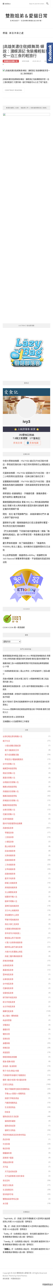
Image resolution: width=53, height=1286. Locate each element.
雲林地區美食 (8, 974)
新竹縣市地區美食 (10, 997)
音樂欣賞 (6, 1038)
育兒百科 (6, 1180)
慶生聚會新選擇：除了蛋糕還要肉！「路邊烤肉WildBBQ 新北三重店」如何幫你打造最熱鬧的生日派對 (26, 546)
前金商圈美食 (10, 851)
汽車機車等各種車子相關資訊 (14, 1075)
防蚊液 (7, 1112)
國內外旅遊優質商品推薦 (12, 823)
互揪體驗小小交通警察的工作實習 (16, 721)
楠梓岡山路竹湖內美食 (13, 947)
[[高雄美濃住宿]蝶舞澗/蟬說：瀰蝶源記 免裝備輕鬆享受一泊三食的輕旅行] (26, 72)
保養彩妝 (6, 1048)
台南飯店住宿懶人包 (11, 782)
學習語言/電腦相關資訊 (14, 759)
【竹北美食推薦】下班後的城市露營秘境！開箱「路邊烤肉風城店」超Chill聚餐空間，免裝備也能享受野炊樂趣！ (26, 534)
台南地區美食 (8, 965)
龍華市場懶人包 (11, 901)
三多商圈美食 (10, 864)
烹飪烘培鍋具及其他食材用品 (14, 1135)
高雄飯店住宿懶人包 (11, 61)
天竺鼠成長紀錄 (11, 1171)
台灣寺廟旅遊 (8, 819)
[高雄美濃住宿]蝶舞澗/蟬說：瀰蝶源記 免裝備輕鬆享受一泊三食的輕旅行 (26, 51)
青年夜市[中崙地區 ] (12, 933)
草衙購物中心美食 (12, 915)
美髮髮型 (6, 1052)
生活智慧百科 (8, 1190)
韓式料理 (6, 1148)
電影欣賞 (6, 1034)
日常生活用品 (8, 1084)
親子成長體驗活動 (12, 754)
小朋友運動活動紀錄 (13, 745)
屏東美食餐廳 (8, 961)
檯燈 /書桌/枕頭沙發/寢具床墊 (14, 1080)
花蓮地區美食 (8, 988)
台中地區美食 (8, 983)
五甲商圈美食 (10, 869)
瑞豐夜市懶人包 (11, 896)
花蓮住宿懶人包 (9, 814)
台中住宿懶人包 (9, 764)
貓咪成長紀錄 (10, 1125)
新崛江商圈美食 (11, 883)
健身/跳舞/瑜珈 (9, 1061)
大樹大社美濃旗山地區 (13, 951)
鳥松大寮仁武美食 (12, 924)
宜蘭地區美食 (8, 993)
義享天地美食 (10, 878)
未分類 (5, 1203)
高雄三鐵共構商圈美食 (13, 956)
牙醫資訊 (6, 1025)
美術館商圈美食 (11, 887)
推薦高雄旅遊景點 (10, 796)
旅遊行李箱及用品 (12, 1098)
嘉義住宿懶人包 (9, 777)
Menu (8, 4)
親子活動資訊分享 (12, 750)
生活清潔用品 (10, 1107)
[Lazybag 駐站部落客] (26, 353)
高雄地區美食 (8, 828)
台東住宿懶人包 (9, 809)
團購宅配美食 (8, 1011)
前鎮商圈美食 (10, 860)
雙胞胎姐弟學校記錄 (11, 1199)
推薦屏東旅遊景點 (10, 805)
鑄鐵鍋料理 (7, 1153)
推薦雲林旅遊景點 (10, 768)
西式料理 (6, 1139)
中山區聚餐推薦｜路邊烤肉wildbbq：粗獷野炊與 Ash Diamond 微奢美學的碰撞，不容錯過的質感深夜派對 (26, 558)
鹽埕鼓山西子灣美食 (13, 938)
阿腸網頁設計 (16, 1278)
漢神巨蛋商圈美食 (12, 906)
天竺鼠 (5, 1167)
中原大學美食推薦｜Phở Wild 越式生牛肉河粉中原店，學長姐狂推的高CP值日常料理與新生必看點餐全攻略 (26, 464)
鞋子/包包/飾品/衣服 (11, 1070)
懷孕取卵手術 (8, 1194)
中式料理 (6, 1144)
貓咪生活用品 (10, 1130)
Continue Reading (13, 90)
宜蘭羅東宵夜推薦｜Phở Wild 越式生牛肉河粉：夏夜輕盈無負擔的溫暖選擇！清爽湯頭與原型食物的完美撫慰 (26, 485)
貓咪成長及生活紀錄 (11, 1116)
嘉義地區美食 (8, 970)
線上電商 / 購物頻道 (10, 1016)
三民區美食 (9, 837)
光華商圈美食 (10, 855)
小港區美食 (9, 841)
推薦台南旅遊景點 (10, 786)
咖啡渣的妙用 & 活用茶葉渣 (13, 717)
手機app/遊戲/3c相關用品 (15, 1093)
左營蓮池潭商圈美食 (13, 928)
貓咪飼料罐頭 (10, 1121)
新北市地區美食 (9, 1002)
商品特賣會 (7, 1020)
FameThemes (22, 1276)
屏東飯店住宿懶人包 (11, 800)
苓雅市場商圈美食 (12, 919)
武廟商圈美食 (10, 874)
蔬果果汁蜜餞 (8, 1158)
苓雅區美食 (9, 832)
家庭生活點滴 (8, 1185)
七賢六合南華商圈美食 (13, 942)
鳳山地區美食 (10, 846)
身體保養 (6, 1043)
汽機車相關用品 (11, 1103)
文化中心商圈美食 (12, 910)
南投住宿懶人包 (9, 773)
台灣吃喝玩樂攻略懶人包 (12, 736)
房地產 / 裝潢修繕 (10, 1066)
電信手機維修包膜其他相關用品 (17, 1089)
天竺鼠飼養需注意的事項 (14, 1176)
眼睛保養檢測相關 (10, 1057)
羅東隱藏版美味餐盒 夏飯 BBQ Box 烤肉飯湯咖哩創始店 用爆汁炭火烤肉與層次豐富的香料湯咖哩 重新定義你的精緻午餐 (26, 505)
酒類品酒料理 (8, 1162)
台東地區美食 (8, 979)
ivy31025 (25, 61)
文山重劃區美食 (11, 892)
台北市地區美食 (9, 1006)
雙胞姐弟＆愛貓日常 (26, 16)
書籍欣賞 (6, 1029)
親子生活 (6, 741)
